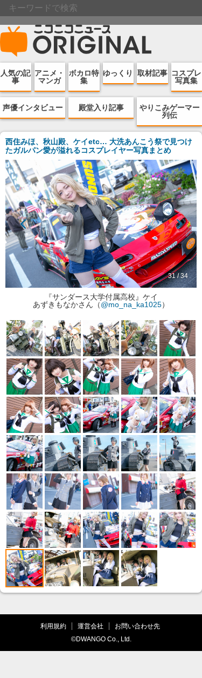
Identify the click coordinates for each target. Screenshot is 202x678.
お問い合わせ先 (137, 625)
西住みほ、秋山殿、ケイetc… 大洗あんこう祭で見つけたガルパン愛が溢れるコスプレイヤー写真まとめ (98, 145)
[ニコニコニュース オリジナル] (76, 41)
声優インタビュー (33, 107)
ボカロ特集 (84, 77)
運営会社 (90, 625)
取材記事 (152, 73)
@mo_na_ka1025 (131, 304)
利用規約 (53, 625)
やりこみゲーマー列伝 (170, 111)
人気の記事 (16, 77)
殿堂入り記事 (101, 107)
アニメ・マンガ (49, 77)
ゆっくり (118, 73)
